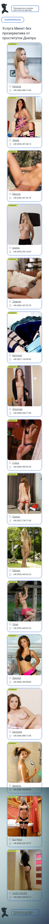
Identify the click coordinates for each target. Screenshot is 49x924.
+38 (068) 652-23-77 (22, 843)
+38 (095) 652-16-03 (22, 251)
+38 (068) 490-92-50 (22, 467)
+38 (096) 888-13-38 (22, 90)
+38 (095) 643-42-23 (22, 574)
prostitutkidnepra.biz (12, 19)
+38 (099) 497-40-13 (22, 144)
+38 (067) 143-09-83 (22, 359)
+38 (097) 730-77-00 (22, 520)
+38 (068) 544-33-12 (22, 897)
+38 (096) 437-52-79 (22, 198)
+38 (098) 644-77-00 (22, 413)
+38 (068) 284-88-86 (22, 682)
